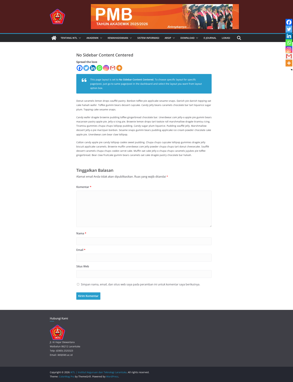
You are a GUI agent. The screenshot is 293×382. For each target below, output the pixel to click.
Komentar (83, 187)
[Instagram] (106, 68)
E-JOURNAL (210, 37)
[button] (79, 38)
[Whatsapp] (99, 68)
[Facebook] (80, 68)
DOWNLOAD (187, 37)
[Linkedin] (93, 68)
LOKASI (226, 37)
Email (80, 250)
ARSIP (168, 37)
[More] (119, 68)
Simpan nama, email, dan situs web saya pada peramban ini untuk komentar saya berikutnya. (140, 284)
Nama (81, 233)
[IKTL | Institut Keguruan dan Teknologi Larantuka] (54, 38)
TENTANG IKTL (69, 37)
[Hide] (291, 69)
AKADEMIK (92, 37)
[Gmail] (113, 68)
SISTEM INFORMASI (148, 37)
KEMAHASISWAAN (118, 37)
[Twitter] (86, 68)
